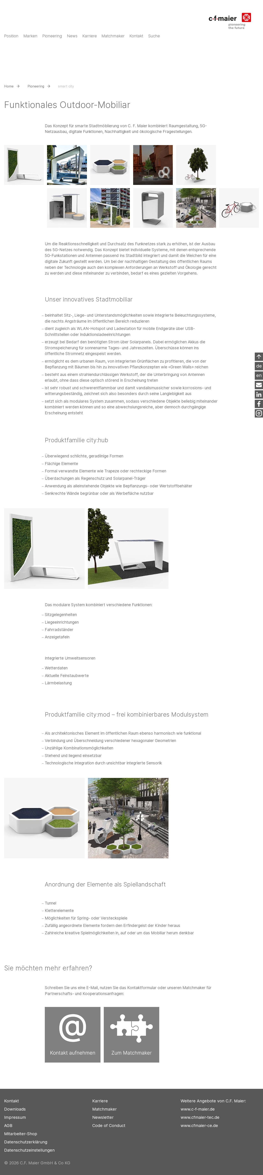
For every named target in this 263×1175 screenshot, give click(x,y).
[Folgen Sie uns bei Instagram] (259, 413)
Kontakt (11, 1100)
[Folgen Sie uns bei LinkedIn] (259, 394)
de (259, 366)
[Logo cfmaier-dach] (232, 18)
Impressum (15, 1117)
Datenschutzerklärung (25, 1141)
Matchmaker (104, 1109)
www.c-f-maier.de (198, 1109)
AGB (8, 1125)
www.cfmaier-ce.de (199, 1125)
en (259, 375)
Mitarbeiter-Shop (20, 1133)
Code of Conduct (108, 1125)
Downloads (15, 1109)
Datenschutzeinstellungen (29, 1150)
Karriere (100, 1100)
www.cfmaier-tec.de (200, 1117)
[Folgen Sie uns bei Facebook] (259, 404)
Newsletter (103, 1117)
